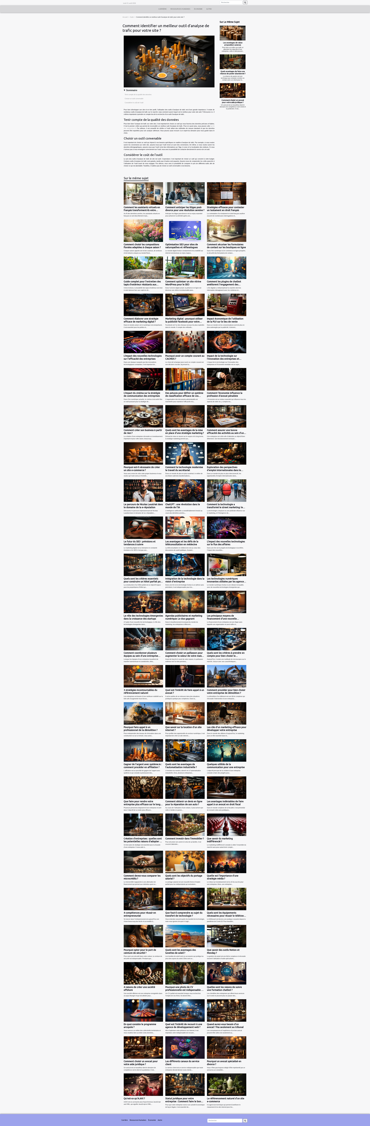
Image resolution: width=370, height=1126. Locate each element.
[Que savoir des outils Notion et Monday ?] (226, 936)
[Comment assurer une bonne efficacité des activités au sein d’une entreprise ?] (226, 416)
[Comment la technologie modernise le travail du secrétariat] (185, 453)
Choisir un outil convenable (134, 98)
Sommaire (131, 90)
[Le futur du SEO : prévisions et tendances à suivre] (143, 527)
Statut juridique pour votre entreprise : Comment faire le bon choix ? (183, 1101)
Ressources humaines (180, 9)
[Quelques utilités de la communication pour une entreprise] (226, 750)
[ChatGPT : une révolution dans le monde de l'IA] (185, 490)
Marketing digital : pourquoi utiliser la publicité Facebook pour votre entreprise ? (184, 321)
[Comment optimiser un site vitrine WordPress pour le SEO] (185, 267)
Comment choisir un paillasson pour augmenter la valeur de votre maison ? (184, 656)
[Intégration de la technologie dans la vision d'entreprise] (185, 565)
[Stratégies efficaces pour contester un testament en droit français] (226, 193)
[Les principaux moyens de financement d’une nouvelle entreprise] (226, 602)
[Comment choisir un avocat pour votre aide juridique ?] (233, 90)
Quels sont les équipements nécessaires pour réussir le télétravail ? (226, 915)
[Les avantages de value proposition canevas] (233, 33)
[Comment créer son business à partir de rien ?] (143, 416)
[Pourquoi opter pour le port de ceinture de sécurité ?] (143, 936)
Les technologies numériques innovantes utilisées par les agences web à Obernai (226, 581)
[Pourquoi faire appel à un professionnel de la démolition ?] (143, 713)
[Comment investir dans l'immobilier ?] (185, 824)
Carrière (162, 9)
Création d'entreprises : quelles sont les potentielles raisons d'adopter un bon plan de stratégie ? (143, 841)
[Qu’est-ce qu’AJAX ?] (143, 1084)
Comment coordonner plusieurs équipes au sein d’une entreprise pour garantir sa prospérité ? (141, 656)
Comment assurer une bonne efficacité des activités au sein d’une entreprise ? (226, 433)
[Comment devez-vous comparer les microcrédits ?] (143, 862)
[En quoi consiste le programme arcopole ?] (143, 1010)
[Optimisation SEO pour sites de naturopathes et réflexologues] (185, 230)
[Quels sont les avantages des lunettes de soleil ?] (185, 936)
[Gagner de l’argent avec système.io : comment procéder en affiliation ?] (143, 750)
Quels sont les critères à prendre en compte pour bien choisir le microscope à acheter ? (226, 656)
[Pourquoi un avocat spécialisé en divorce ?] (226, 1047)
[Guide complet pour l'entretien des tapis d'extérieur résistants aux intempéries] (143, 267)
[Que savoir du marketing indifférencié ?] (226, 824)
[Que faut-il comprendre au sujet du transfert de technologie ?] (185, 899)
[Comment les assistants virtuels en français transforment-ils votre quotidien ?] (143, 193)
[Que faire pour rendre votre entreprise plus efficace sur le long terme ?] (143, 787)
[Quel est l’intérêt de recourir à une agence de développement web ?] (185, 1010)
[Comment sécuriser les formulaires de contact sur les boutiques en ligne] (226, 230)
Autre (209, 9)
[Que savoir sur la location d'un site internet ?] (185, 713)
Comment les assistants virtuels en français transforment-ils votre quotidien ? (142, 210)
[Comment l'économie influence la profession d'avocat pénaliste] (226, 379)
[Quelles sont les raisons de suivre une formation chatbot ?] (226, 973)
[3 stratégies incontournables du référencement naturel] (143, 676)
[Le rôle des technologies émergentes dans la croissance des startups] (143, 602)
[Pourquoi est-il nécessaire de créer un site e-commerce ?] (143, 453)
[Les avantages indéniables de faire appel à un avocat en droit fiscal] (226, 787)
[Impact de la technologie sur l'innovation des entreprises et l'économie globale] (226, 342)
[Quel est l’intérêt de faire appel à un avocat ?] (185, 676)
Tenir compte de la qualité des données (138, 94)
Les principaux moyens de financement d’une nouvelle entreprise (222, 618)
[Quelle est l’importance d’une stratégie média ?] (226, 862)
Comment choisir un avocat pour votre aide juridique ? (233, 101)
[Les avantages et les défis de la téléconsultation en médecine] (185, 527)
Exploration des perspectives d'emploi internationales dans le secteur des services (224, 470)
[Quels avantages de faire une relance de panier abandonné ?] (233, 61)
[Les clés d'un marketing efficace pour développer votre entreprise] (226, 713)
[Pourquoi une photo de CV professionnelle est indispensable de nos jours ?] (185, 973)
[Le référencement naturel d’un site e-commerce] (226, 1084)
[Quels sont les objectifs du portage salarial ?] (185, 862)
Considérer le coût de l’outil (134, 102)
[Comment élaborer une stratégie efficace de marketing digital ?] (143, 305)
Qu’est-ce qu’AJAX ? (134, 1098)
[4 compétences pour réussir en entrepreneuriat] (143, 899)
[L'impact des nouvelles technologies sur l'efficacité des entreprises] (143, 342)
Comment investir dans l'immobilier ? (184, 838)
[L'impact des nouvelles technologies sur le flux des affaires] (226, 527)
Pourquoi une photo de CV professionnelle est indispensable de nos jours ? (184, 990)
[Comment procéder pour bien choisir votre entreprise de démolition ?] (226, 676)
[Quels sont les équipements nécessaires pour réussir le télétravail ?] (226, 899)
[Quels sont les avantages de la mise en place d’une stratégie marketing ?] (185, 416)
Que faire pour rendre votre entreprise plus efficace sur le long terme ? (142, 804)
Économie (198, 9)
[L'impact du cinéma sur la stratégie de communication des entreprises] (143, 379)
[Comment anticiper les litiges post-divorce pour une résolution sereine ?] (185, 193)
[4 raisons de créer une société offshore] (143, 973)
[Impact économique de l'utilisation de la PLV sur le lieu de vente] (226, 305)
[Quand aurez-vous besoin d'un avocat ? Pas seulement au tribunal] (226, 1010)
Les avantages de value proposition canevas (232, 44)
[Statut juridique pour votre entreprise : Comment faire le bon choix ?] (185, 1084)
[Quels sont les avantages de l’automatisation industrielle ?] (185, 750)
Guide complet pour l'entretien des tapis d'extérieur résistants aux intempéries (142, 284)
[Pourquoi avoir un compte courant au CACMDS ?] (185, 342)
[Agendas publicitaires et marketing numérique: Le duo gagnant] (185, 602)
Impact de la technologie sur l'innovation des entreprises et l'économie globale (223, 359)
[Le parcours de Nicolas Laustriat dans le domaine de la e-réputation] (143, 490)
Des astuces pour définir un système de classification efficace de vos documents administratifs (184, 396)
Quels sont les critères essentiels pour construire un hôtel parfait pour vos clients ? (143, 581)
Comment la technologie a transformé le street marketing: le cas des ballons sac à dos (225, 507)
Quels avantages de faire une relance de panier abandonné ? (233, 72)
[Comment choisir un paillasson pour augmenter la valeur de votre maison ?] (185, 639)
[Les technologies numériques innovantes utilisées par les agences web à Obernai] (226, 565)
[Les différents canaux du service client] (185, 1047)
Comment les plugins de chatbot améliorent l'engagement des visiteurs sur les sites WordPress (224, 284)
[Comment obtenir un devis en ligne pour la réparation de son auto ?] (185, 787)
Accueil (125, 17)
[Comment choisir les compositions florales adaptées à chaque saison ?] (143, 230)
